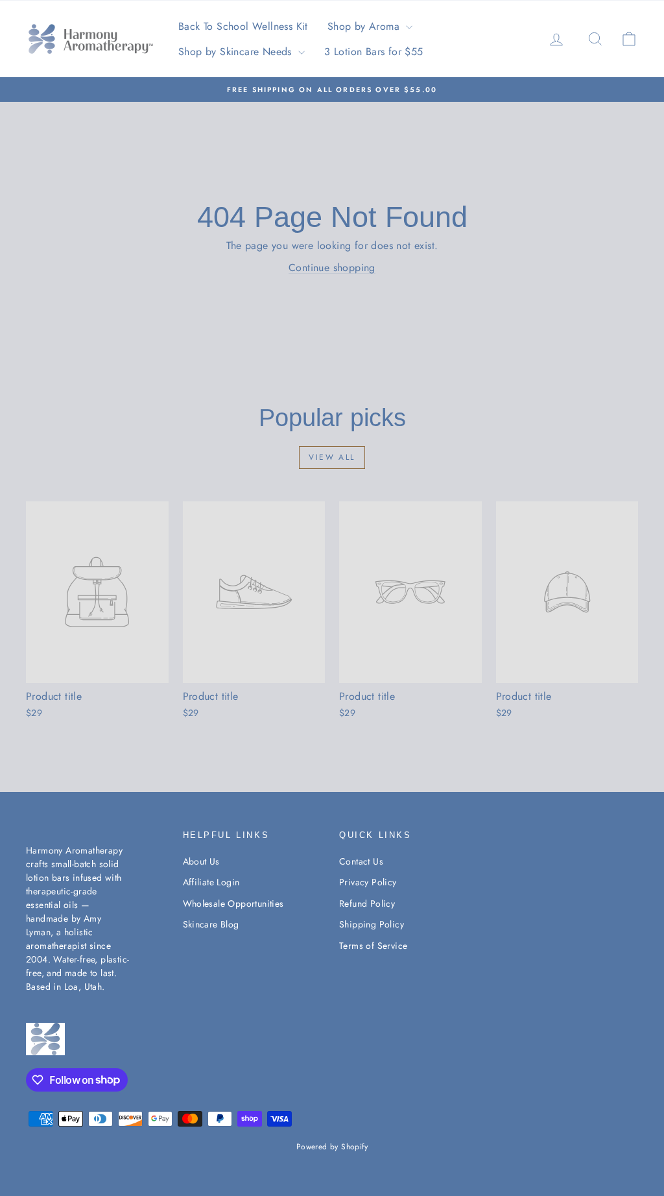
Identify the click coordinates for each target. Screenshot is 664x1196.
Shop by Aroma (365, 26)
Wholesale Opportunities (233, 903)
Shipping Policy (371, 924)
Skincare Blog (211, 924)
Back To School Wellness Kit (243, 26)
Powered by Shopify (332, 1147)
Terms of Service (373, 945)
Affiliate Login (211, 882)
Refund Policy (367, 903)
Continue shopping (332, 267)
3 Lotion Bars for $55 (373, 51)
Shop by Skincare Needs (236, 51)
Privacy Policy (368, 882)
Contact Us (361, 861)
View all (332, 457)
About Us (201, 861)
